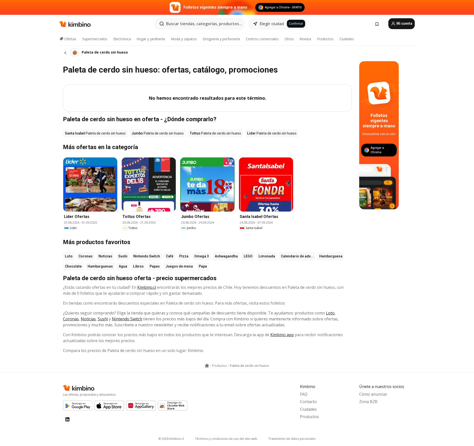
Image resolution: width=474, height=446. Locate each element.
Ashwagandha (226, 256)
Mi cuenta (404, 23)
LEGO (248, 256)
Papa (203, 266)
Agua (123, 266)
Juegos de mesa (179, 266)
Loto (69, 256)
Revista (305, 39)
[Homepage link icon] (207, 366)
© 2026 (171, 439)
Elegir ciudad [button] (272, 23)
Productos (325, 39)
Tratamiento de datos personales (292, 439)
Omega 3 (201, 256)
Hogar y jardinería (151, 39)
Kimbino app (282, 334)
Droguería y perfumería (221, 39)
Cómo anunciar (373, 394)
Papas (155, 266)
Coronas (86, 256)
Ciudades (346, 39)
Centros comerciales (262, 39)
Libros (138, 266)
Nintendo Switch (146, 256)
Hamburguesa (330, 256)
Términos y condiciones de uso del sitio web (226, 439)
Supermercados (94, 39)
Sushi (122, 256)
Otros (289, 39)
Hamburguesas (100, 266)
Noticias (105, 256)
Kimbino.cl (146, 287)
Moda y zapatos (184, 39)
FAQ (303, 394)
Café (169, 256)
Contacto (308, 401)
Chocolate (73, 266)
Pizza (183, 256)
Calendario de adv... (297, 256)
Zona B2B (368, 401)
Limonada (266, 256)
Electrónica (122, 39)
